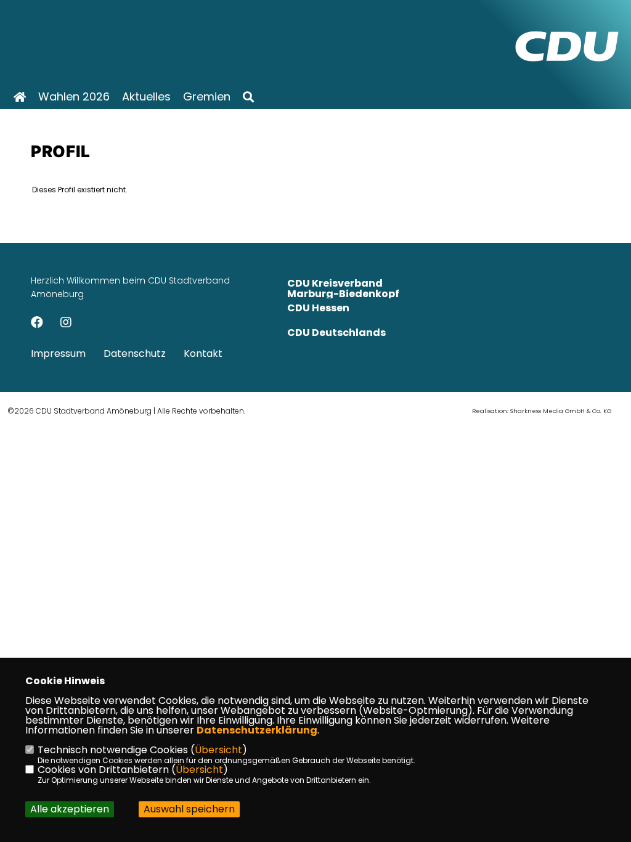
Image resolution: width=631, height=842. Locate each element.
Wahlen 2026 (74, 96)
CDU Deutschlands (336, 332)
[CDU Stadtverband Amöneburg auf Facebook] (37, 324)
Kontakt (203, 353)
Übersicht (218, 750)
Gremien (206, 96)
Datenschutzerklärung (257, 730)
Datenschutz (135, 353)
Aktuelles (146, 96)
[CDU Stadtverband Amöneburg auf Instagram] (65, 324)
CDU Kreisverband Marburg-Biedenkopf (343, 288)
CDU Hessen (318, 308)
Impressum (58, 353)
